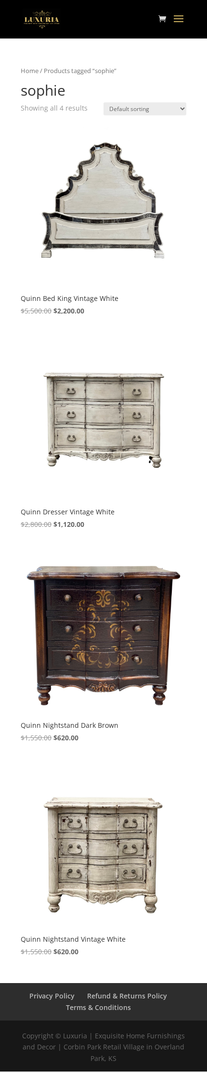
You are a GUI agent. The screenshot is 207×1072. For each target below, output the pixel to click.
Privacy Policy (52, 995)
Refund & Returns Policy (127, 995)
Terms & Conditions (98, 1007)
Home (30, 70)
